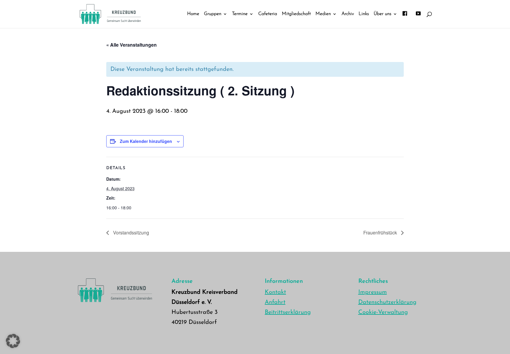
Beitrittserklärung (288, 312)
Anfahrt (275, 302)
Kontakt (275, 292)
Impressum (372, 292)
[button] (13, 341)
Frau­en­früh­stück (380, 232)
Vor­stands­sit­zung (130, 232)
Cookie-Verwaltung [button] (383, 312)
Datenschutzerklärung (387, 302)
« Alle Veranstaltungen (131, 44)
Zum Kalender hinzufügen (146, 141)
